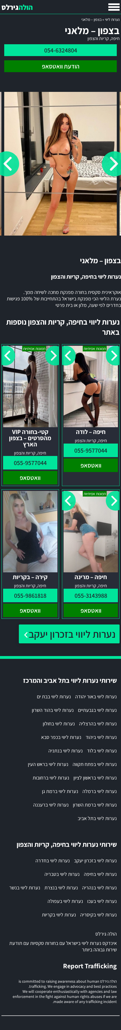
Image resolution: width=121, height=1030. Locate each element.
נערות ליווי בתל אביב (97, 818)
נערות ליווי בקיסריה (98, 914)
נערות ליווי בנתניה (65, 750)
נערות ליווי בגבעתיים (97, 710)
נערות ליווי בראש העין (48, 764)
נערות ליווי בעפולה (65, 901)
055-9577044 (90, 450)
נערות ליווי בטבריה (62, 874)
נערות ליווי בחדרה (52, 860)
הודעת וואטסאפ (60, 66)
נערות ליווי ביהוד (101, 737)
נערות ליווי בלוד (102, 750)
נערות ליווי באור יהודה (96, 696)
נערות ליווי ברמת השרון (95, 804)
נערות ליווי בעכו (102, 901)
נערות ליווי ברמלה (99, 791)
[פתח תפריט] (114, 7)
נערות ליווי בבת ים (54, 696)
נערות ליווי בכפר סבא (61, 737)
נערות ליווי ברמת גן (60, 791)
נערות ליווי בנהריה (99, 887)
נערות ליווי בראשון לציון (95, 777)
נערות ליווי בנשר (24, 887)
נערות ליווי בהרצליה (98, 723)
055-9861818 (30, 595)
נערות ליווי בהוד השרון (53, 710)
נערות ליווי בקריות (59, 914)
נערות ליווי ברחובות (51, 777)
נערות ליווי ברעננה (51, 804)
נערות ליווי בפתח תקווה (95, 764)
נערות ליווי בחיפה (100, 874)
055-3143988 (91, 595)
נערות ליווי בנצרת (61, 887)
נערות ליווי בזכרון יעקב (72, 634)
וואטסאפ (90, 465)
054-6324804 (60, 50)
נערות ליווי (112, 19)
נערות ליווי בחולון (59, 723)
